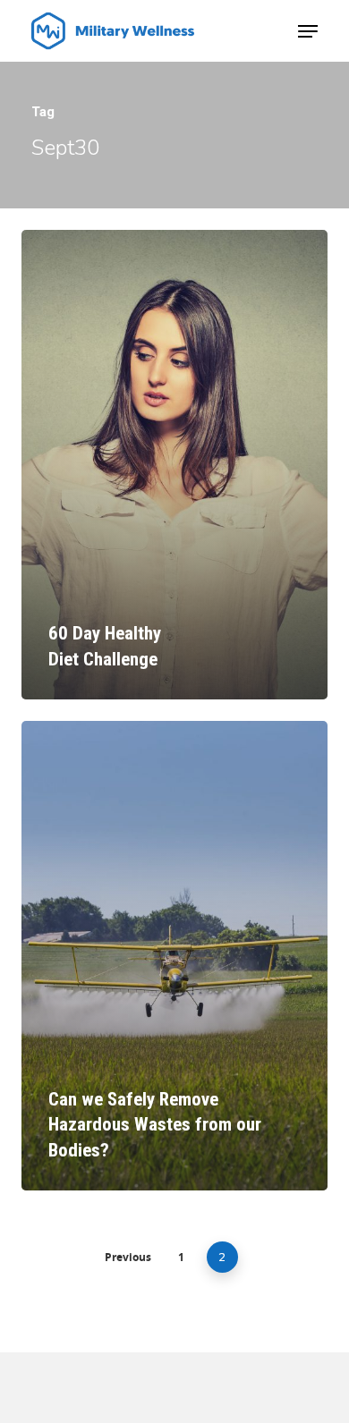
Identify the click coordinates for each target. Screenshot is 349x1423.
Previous (128, 1257)
